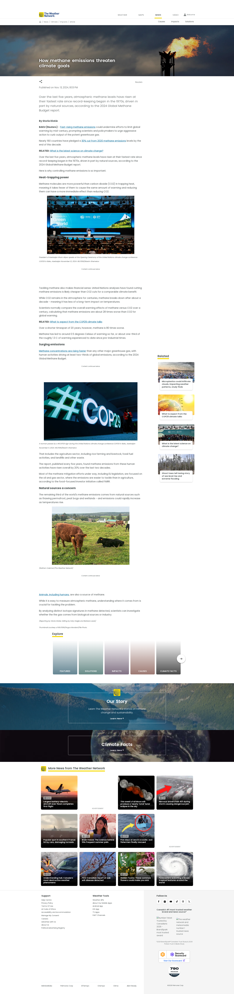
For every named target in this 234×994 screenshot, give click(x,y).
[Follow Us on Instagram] (165, 902)
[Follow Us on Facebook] (159, 902)
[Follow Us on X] (189, 902)
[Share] (41, 81)
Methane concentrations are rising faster (62, 351)
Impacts (63, 22)
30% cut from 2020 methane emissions (104, 141)
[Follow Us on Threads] (183, 902)
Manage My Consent (50, 915)
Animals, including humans (54, 594)
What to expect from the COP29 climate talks (76, 321)
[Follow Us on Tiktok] (177, 902)
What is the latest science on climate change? (76, 151)
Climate (54, 22)
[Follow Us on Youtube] (171, 902)
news (46, 22)
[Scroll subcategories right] (181, 658)
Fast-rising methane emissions (77, 127)
